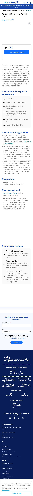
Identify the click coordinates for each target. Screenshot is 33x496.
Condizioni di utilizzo (7, 466)
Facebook (14, 418)
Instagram (10, 418)
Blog (3, 435)
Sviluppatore (5, 478)
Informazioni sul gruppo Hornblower (11, 427)
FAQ (3, 444)
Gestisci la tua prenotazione (9, 452)
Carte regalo (5, 471)
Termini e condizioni (7, 463)
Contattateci (5, 446)
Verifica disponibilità (17, 52)
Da (5, 48)
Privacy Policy (6, 490)
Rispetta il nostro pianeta (8, 432)
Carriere (4, 430)
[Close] (31, 481)
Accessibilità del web (7, 476)
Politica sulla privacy (7, 468)
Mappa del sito (6, 473)
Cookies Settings (16, 493)
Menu (1, 2)
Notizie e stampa (6, 449)
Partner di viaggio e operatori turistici (11, 457)
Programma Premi (7, 454)
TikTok (18, 418)
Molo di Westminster (10, 193)
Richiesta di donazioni (7, 437)
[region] (16, 487)
